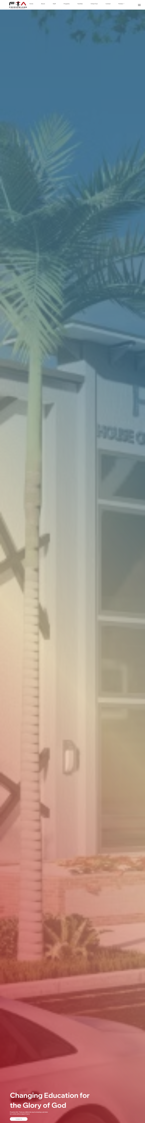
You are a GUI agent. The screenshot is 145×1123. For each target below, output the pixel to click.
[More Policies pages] (123, 3)
